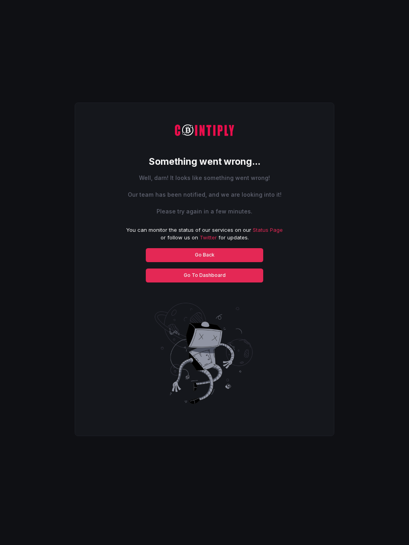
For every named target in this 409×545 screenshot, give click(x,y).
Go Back (204, 255)
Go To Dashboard (205, 275)
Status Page (268, 230)
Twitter (208, 237)
